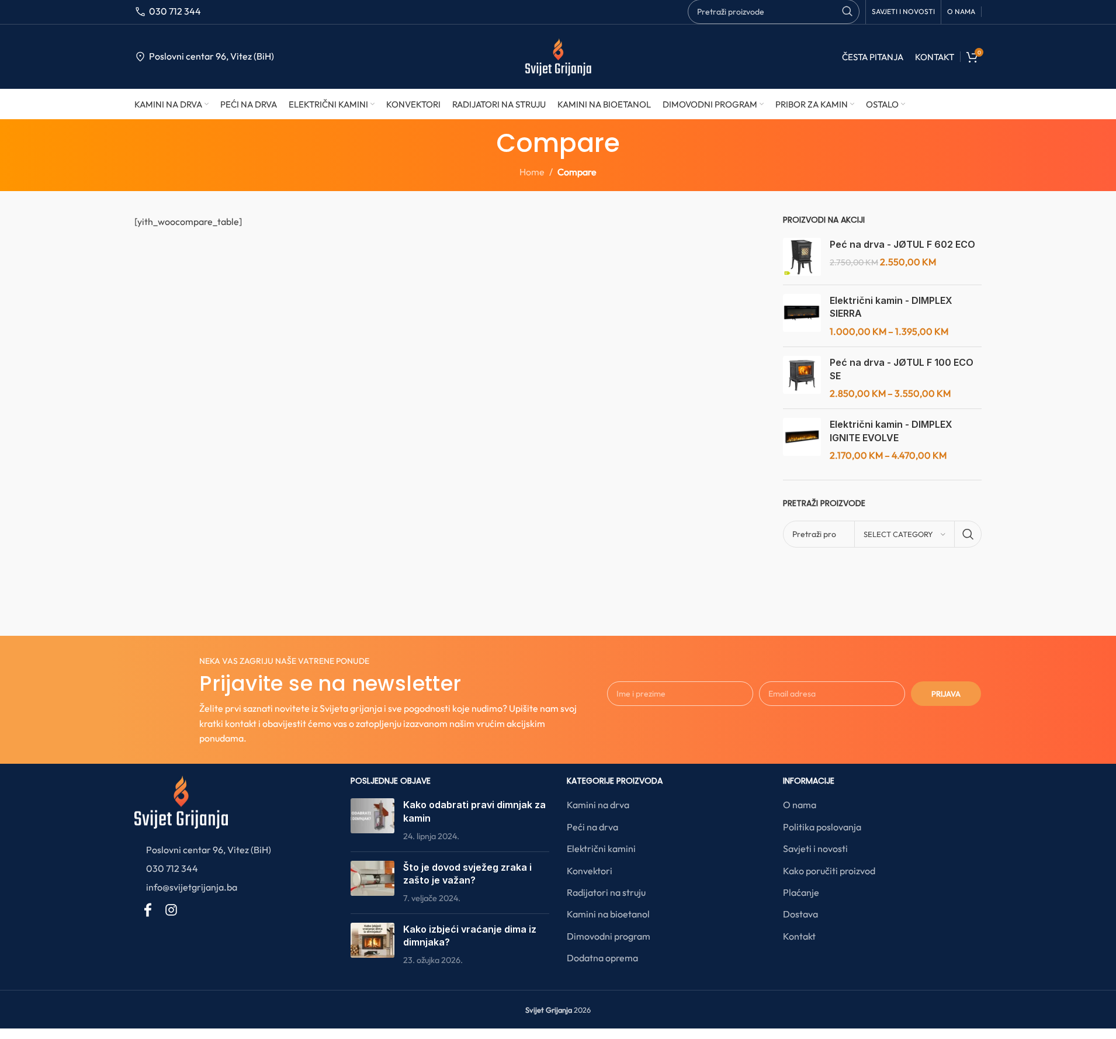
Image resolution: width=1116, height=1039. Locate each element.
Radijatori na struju (606, 892)
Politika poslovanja (822, 827)
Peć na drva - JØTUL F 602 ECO (902, 244)
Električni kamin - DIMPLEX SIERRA (891, 307)
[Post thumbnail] (372, 820)
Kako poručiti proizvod (829, 871)
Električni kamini (601, 848)
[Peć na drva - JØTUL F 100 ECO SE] (802, 378)
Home (532, 172)
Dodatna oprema (602, 958)
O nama (799, 805)
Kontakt (799, 936)
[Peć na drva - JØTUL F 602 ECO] (802, 257)
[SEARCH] (968, 534)
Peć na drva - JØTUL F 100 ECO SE (901, 368)
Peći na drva (592, 827)
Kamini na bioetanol (608, 914)
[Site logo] (558, 55)
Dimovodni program (608, 936)
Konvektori (589, 871)
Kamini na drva (598, 805)
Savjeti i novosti (815, 848)
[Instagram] (171, 909)
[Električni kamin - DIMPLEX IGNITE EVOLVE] (802, 440)
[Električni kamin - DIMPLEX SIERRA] (802, 316)
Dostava (800, 914)
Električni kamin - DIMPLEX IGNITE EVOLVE (891, 430)
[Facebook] (147, 909)
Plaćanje (801, 892)
